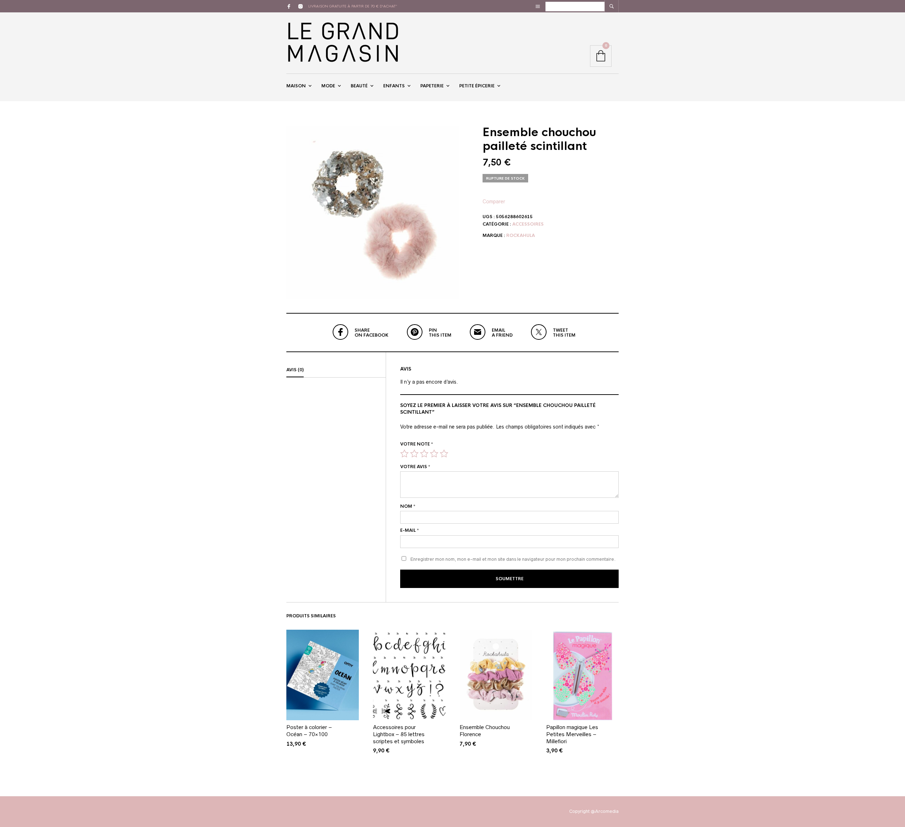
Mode (328, 86)
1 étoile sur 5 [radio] (404, 453)
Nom (407, 506)
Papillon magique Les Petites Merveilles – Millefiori (572, 734)
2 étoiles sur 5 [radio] (414, 453)
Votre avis (415, 467)
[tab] (336, 370)
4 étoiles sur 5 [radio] (434, 453)
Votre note (416, 444)
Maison (296, 86)
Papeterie (432, 86)
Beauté (359, 86)
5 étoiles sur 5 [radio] (444, 453)
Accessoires (528, 224)
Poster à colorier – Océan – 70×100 (309, 730)
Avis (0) (295, 370)
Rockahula (520, 235)
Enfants (394, 86)
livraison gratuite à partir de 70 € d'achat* (352, 6)
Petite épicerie (477, 86)
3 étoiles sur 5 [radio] (424, 453)
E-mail (409, 530)
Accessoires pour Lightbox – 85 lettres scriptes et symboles (399, 734)
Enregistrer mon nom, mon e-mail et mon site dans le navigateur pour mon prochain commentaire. (512, 559)
